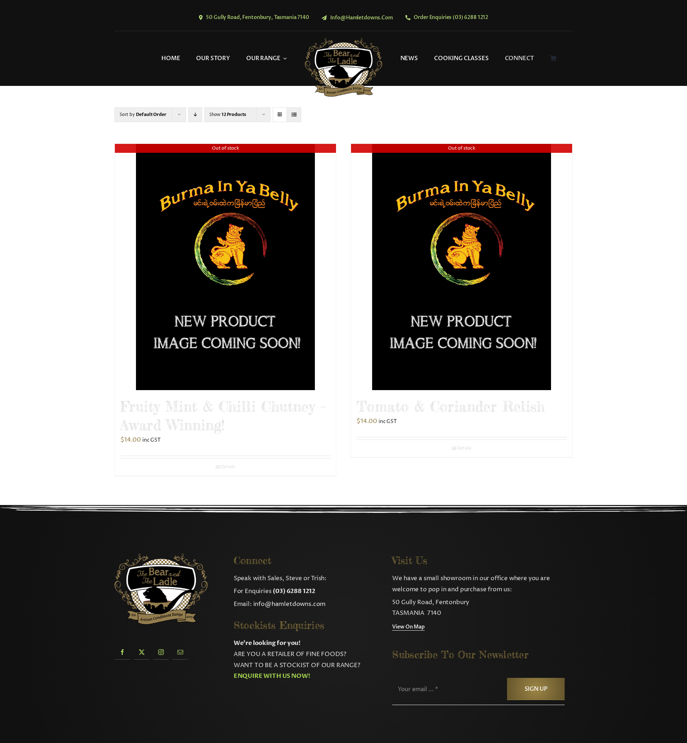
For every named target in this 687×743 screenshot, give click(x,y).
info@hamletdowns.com (289, 604)
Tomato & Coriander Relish (450, 406)
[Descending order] (195, 114)
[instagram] (161, 652)
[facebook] (122, 652)
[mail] (180, 652)
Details (228, 467)
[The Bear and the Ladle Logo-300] (343, 41)
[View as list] (294, 115)
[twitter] (142, 652)
